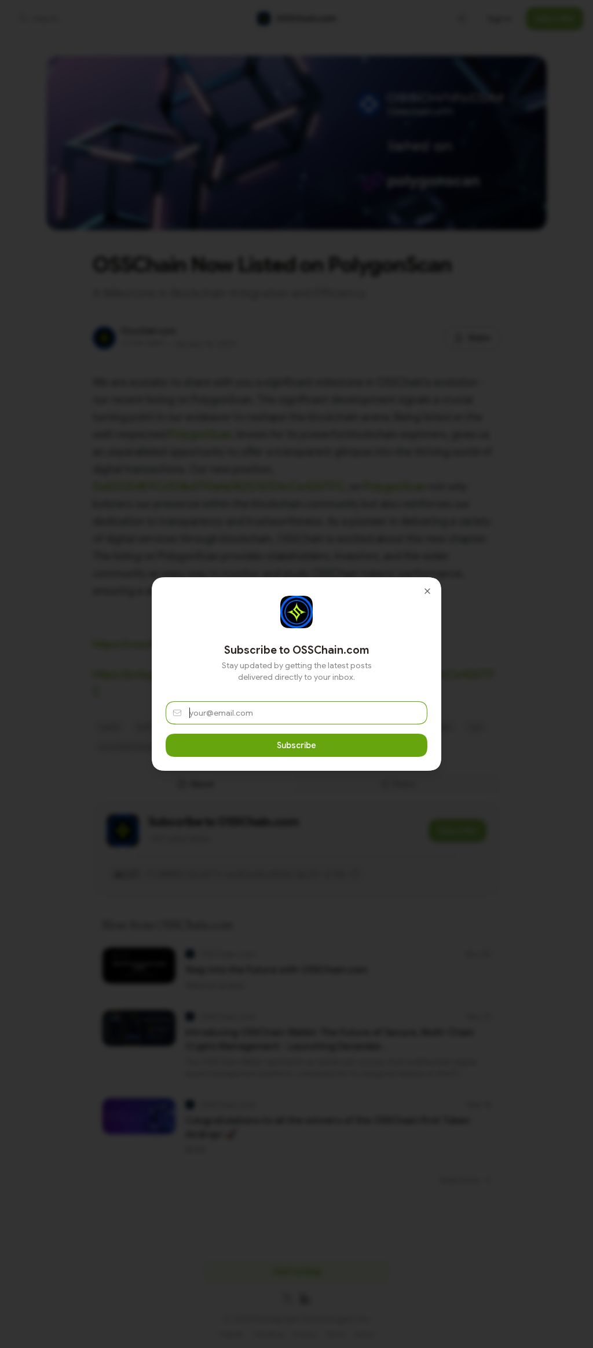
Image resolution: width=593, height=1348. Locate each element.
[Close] (427, 591)
